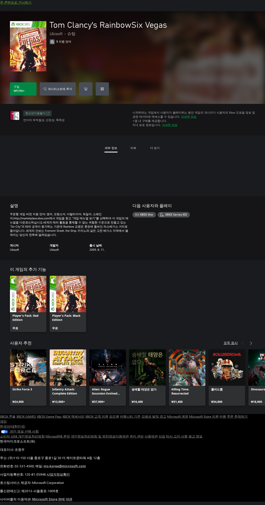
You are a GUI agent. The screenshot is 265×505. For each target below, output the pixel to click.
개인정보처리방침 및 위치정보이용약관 (100, 436)
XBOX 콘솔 (8, 416)
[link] (28, 304)
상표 (162, 436)
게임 (3, 421)
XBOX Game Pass (49, 416)
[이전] (242, 343)
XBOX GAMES (26, 416)
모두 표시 (231, 343)
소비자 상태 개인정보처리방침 (22, 436)
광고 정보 (195, 436)
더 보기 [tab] (155, 148)
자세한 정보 (188, 117)
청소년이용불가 (35, 113)
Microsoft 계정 (177, 416)
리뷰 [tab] (133, 148)
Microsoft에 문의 (58, 436)
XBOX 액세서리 (73, 416)
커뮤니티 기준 (130, 416)
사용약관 (151, 436)
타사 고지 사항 (177, 436)
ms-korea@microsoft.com (64, 466)
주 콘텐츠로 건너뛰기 (15, 2)
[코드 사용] (102, 89)
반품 (222, 416)
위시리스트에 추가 (60, 89)
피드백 (114, 416)
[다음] (251, 343)
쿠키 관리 (137, 436)
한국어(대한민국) (12, 426)
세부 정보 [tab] (111, 148)
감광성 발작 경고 (153, 416)
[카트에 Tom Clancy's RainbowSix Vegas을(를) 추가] (85, 89)
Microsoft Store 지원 (204, 416)
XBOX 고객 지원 (96, 416)
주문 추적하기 (237, 416)
